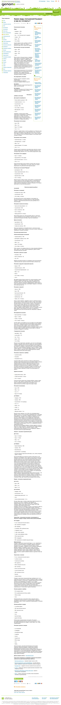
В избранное (24, 23)
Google (15, 692)
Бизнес (4, 22)
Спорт (4, 65)
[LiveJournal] (40, 23)
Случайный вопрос (49, 13)
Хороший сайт (17, 665)
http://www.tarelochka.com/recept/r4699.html (23, 662)
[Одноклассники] (37, 23)
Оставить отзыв (19, 678)
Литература (5, 46)
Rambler (20, 692)
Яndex (17, 692)
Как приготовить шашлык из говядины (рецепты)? (38, 71)
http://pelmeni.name (30, 655)
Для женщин (5, 27)
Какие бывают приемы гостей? (38, 83)
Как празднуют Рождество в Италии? (38, 90)
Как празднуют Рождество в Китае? (38, 114)
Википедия (23, 692)
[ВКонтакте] (35, 23)
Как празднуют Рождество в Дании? (38, 86)
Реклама (52, 1)
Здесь (16, 673)
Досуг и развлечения (7, 32)
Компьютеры (5, 43)
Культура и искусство (7, 44)
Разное (4, 60)
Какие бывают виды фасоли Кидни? (38, 41)
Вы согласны (44, 697)
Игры (4, 37)
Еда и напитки (6, 34)
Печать (29, 23)
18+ (58, 1)
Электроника (5, 72)
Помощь (48, 1)
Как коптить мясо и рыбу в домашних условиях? (38, 50)
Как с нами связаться (54, 698)
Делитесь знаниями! (20, 4)
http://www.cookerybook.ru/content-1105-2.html (24, 670)
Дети (4, 25)
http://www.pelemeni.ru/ (19, 660)
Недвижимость (6, 53)
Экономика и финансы (7, 70)
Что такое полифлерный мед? (38, 37)
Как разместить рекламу (54, 697)
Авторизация (42, 1)
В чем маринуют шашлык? (38, 68)
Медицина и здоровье (7, 48)
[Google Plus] (41, 23)
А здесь (16, 667)
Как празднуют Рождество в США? (38, 118)
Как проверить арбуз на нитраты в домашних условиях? (38, 55)
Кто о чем (44, 698)
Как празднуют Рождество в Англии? (38, 94)
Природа (4, 58)
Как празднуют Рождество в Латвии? (38, 102)
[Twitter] (36, 23)
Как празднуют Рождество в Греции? (38, 110)
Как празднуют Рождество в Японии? (38, 106)
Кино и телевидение (7, 41)
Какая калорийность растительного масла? (38, 33)
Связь (4, 63)
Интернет (5, 39)
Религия (4, 62)
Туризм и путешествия (7, 67)
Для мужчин (5, 29)
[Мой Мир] (39, 23)
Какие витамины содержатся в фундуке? (38, 64)
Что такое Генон (35, 697)
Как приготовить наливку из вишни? (38, 45)
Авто (4, 20)
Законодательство (6, 36)
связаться (28, 702)
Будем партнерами (35, 698)
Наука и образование (7, 51)
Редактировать (17, 23)
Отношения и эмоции (7, 56)
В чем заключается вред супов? (37, 60)
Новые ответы (5, 55)
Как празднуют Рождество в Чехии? (38, 98)
